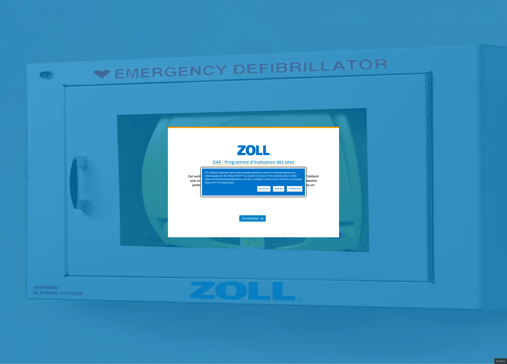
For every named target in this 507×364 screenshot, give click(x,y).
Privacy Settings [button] (500, 361)
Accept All (264, 189)
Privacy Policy (227, 182)
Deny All (278, 189)
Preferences (295, 189)
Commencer (251, 218)
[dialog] (253, 182)
